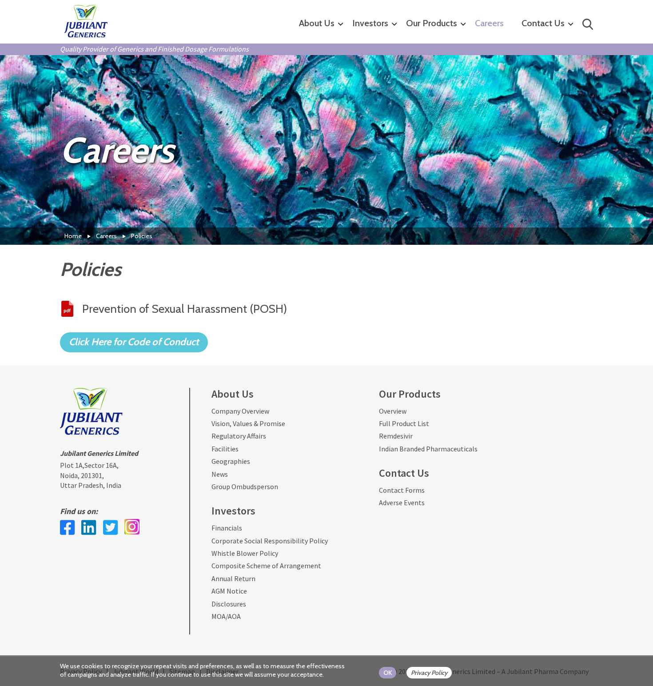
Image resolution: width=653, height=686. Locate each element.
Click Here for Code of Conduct (134, 342)
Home (73, 236)
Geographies (230, 461)
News (219, 474)
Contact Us (543, 23)
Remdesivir (396, 435)
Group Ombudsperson (244, 486)
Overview (392, 411)
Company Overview (240, 411)
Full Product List (404, 423)
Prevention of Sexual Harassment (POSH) (184, 309)
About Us (316, 23)
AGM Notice (229, 590)
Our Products (431, 23)
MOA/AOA (226, 616)
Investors (370, 23)
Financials (226, 527)
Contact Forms (402, 490)
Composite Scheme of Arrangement (266, 565)
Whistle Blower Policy (244, 553)
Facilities (225, 448)
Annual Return (233, 578)
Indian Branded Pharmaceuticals (428, 448)
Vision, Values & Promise (248, 423)
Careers (489, 23)
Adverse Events (402, 502)
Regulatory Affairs (238, 435)
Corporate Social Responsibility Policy (269, 540)
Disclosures (228, 603)
